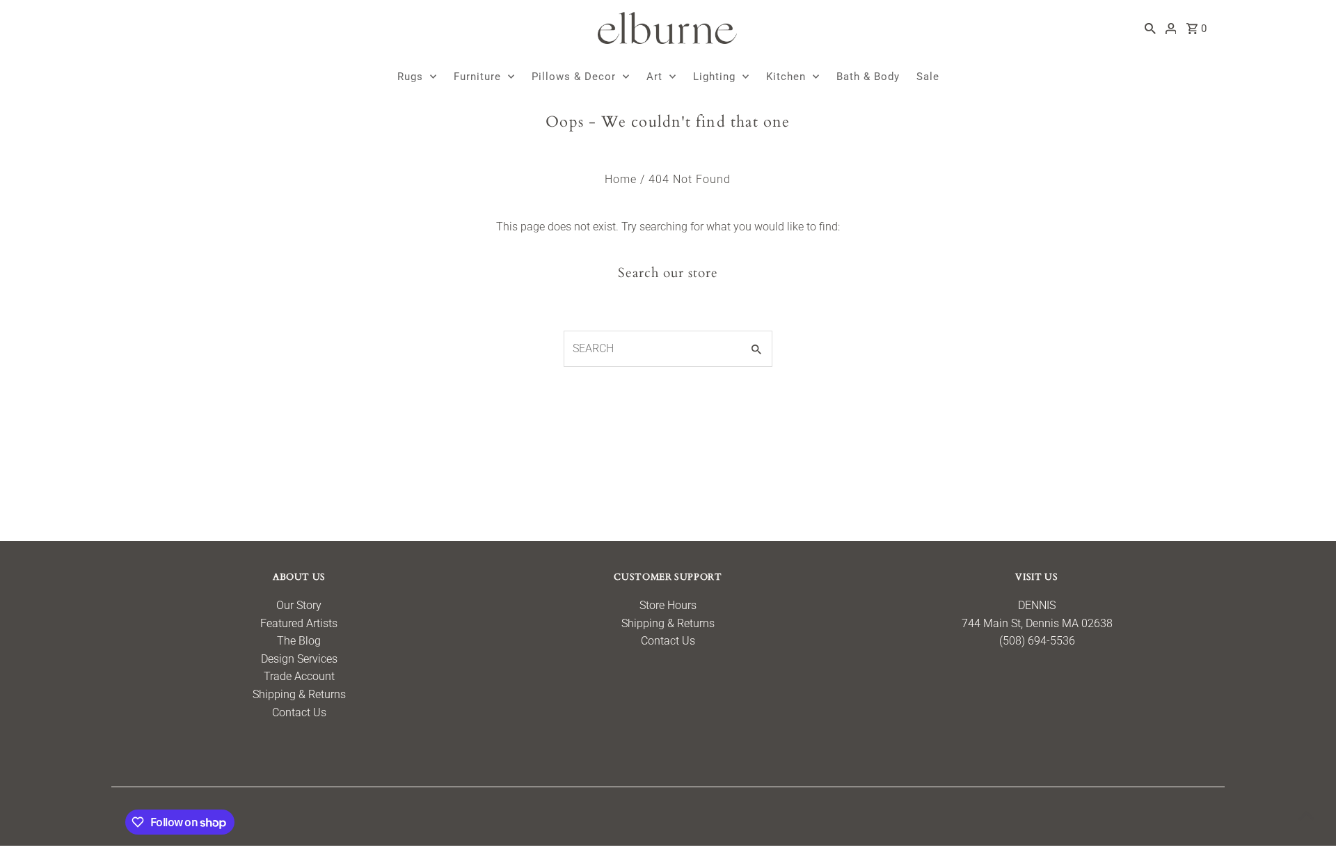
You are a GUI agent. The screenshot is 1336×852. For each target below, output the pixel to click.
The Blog (299, 640)
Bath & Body (868, 76)
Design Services (299, 658)
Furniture (477, 76)
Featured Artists (298, 623)
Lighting (714, 76)
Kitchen (786, 76)
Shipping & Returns (299, 694)
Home (621, 179)
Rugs (410, 76)
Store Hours (668, 605)
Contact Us (299, 712)
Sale (927, 76)
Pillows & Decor (574, 76)
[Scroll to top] (1306, 815)
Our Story (298, 605)
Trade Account (299, 676)
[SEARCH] (1150, 28)
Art (654, 76)
